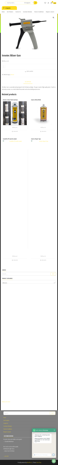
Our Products (10, 12)
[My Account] (48, 3)
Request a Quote (50, 12)
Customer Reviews (27, 12)
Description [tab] (28, 82)
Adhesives (12, 74)
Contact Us (18, 12)
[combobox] (29, 282)
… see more (5, 456)
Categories (8, 8)
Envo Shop (39, 462)
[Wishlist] (45, 3)
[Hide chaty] (54, 461)
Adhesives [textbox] (29, 283)
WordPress (29, 462)
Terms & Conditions (39, 12)
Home (3, 12)
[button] (53, 17)
